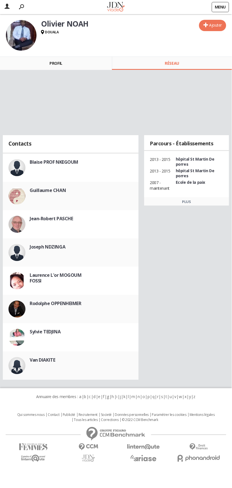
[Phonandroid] (198, 458)
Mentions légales (202, 415)
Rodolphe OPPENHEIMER (55, 303)
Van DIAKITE (42, 360)
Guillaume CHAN (48, 190)
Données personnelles (132, 415)
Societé (106, 415)
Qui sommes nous (31, 415)
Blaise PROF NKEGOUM (54, 162)
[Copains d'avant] (33, 458)
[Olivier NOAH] (21, 35)
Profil (55, 63)
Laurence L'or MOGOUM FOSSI (56, 278)
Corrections (109, 420)
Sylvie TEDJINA (45, 332)
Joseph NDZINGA (47, 247)
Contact (53, 415)
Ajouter (215, 25)
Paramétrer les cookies (169, 415)
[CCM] (88, 446)
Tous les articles (85, 420)
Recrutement (88, 415)
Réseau (172, 63)
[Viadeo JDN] (88, 458)
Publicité (69, 415)
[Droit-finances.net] (198, 446)
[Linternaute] (143, 447)
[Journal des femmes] (33, 446)
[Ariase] (143, 458)
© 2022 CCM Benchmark (140, 420)
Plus (186, 201)
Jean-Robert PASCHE (51, 218)
